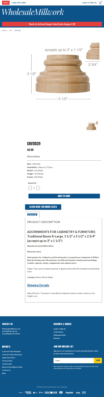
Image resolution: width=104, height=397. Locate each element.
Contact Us (6, 370)
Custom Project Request (11, 351)
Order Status (58, 332)
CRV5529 (17, 30)
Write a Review (33, 156)
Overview (32, 214)
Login (84, 2)
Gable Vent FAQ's (8, 358)
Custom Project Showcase (12, 355)
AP (10, 30)
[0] (99, 3)
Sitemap (56, 338)
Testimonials (7, 364)
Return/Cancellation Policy (12, 367)
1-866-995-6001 (18, 2)
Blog (4, 373)
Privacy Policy (7, 361)
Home (4, 30)
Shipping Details (38, 285)
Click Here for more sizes (43, 207)
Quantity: (32, 183)
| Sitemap (63, 387)
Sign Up (93, 2)
